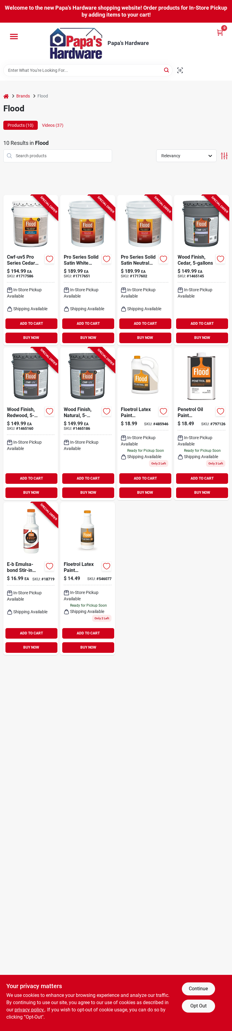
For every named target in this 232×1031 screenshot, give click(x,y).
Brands (23, 96)
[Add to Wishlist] (49, 259)
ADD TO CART (31, 323)
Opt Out (198, 1006)
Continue (198, 988)
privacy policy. (29, 1010)
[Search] (167, 70)
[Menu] (14, 36)
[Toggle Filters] (224, 155)
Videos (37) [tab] (52, 125)
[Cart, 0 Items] (220, 32)
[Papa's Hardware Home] (76, 43)
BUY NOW (31, 338)
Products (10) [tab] (21, 125)
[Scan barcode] (180, 70)
